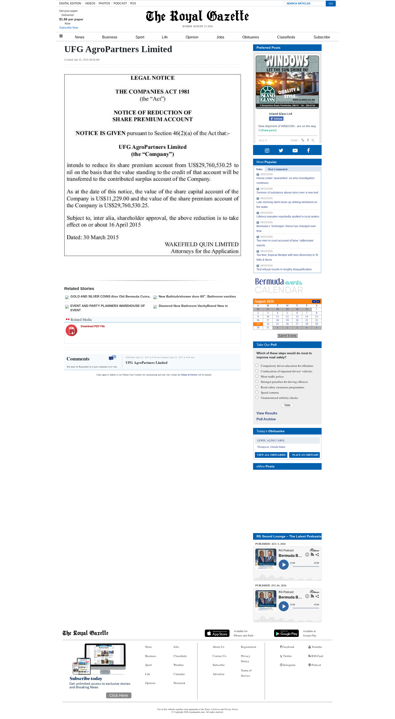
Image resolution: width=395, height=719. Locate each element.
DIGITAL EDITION (70, 3)
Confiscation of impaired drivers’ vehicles (286, 371)
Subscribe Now (68, 27)
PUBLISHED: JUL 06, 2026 (270, 585)
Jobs (220, 37)
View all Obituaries (271, 455)
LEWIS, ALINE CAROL (271, 440)
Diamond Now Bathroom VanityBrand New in (193, 306)
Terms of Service (189, 374)
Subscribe (322, 37)
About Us (218, 647)
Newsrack (179, 683)
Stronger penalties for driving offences (284, 382)
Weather (178, 665)
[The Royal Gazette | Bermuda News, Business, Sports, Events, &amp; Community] (197, 16)
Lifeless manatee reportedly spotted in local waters (287, 216)
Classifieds (286, 37)
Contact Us (219, 656)
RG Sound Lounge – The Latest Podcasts (288, 536)
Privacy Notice (245, 658)
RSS (133, 3)
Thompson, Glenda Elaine (271, 446)
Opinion (192, 37)
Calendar (179, 674)
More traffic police (272, 376)
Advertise (218, 674)
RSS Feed (317, 656)
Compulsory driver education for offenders (287, 366)
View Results (266, 413)
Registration (248, 647)
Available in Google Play (309, 633)
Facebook (288, 647)
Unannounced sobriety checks (279, 398)
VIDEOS (90, 3)
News (79, 37)
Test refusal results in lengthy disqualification (284, 269)
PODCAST (120, 3)
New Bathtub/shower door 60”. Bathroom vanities (197, 296)
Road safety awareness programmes (282, 387)
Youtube (316, 647)
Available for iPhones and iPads (244, 633)
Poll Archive (266, 419)
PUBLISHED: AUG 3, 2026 (270, 544)
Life (165, 37)
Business (109, 37)
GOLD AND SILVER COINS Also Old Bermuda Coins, (110, 296)
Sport (140, 37)
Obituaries (250, 37)
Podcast (316, 665)
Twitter (287, 656)
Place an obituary (305, 455)
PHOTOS (104, 3)
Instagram (289, 665)
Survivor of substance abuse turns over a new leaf (287, 192)
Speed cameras (270, 392)
